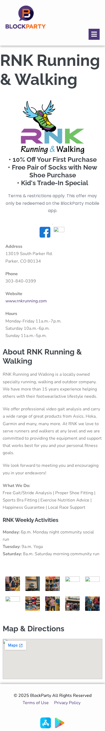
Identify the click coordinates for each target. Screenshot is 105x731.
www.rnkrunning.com (26, 301)
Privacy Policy (68, 703)
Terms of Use (36, 703)
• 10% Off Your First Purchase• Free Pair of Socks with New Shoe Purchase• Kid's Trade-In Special (52, 171)
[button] (94, 34)
